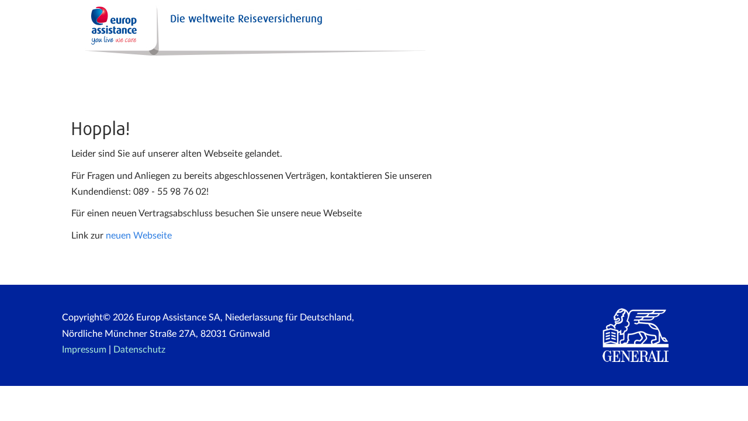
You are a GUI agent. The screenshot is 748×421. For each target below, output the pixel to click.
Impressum (84, 349)
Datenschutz (139, 349)
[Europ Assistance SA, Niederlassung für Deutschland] (280, 29)
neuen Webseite (139, 235)
